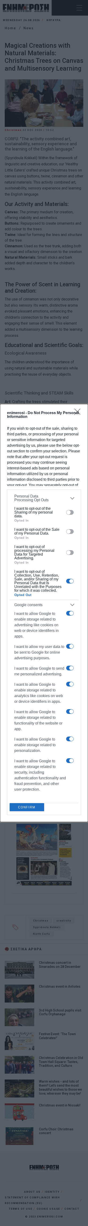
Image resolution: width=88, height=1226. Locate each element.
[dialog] (44, 613)
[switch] (70, 512)
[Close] (78, 413)
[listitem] (44, 498)
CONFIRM (26, 807)
